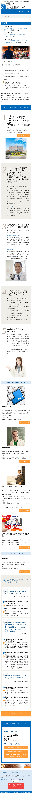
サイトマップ (15, 781)
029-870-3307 (5, 779)
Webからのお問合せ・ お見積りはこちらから (17, 786)
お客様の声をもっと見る (16, 714)
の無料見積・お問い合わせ (16, 747)
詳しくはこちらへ (24, 422)
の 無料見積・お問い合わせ (16, 755)
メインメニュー (24, 11)
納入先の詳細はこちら (23, 135)
